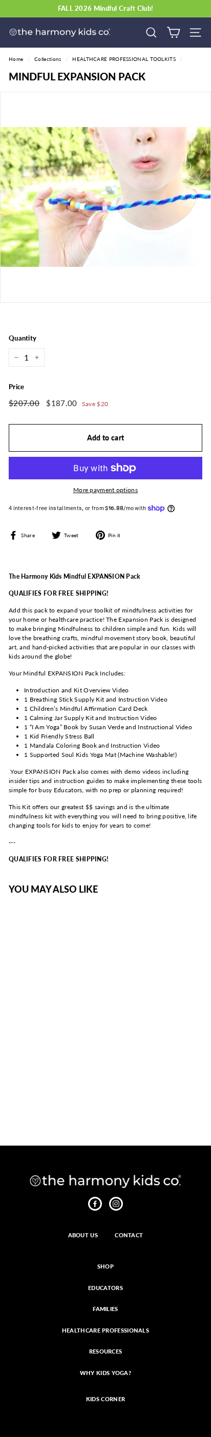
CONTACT (129, 1235)
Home (16, 59)
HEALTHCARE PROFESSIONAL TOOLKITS (124, 59)
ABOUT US (83, 1235)
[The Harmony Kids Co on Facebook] (95, 1203)
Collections (47, 59)
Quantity (22, 338)
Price (17, 387)
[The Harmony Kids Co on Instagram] (116, 1203)
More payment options (105, 490)
